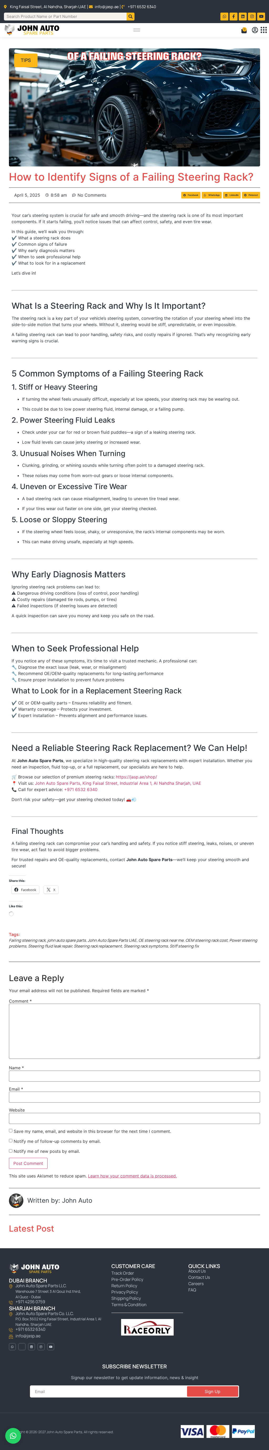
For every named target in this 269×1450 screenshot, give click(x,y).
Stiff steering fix (184, 946)
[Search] (130, 16)
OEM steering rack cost (206, 940)
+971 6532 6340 (80, 789)
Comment (20, 1001)
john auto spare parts (66, 940)
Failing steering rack (27, 940)
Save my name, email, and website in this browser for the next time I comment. (92, 1131)
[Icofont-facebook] (21, 1346)
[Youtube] (261, 16)
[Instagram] (252, 16)
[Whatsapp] (224, 16)
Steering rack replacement (98, 946)
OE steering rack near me (161, 940)
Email (16, 1089)
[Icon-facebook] (233, 16)
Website (17, 1110)
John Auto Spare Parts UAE (112, 940)
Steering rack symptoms (146, 946)
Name (16, 1068)
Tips (26, 60)
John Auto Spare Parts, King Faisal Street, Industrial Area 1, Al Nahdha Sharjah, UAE (118, 783)
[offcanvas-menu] (264, 30)
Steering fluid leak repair (50, 946)
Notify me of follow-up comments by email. (57, 1141)
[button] (190, 195)
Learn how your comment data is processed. (132, 1176)
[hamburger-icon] (137, 30)
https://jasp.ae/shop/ (136, 776)
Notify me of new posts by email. (47, 1151)
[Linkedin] (243, 16)
